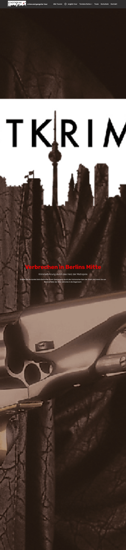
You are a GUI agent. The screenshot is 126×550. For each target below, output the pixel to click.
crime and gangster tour (37, 4)
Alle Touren (57, 4)
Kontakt (114, 4)
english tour (72, 4)
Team (96, 4)
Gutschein (105, 4)
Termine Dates (85, 4)
